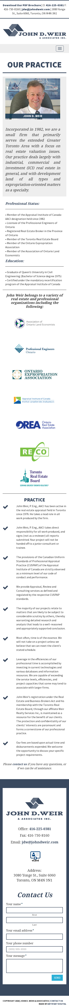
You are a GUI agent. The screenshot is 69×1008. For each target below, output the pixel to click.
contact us (19, 764)
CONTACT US (56, 1001)
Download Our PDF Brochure (22, 5)
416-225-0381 (55, 5)
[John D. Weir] (34, 31)
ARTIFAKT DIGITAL (57, 1004)
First (34, 915)
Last (34, 925)
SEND (57, 977)
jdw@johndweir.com (36, 9)
